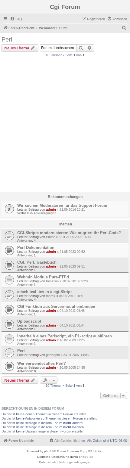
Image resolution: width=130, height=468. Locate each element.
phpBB (49, 451)
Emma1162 (54, 237)
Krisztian (52, 281)
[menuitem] (16, 19)
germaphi (53, 355)
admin (51, 209)
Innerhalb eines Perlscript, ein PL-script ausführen (64, 336)
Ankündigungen (45, 213)
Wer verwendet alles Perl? (41, 363)
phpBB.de (86, 456)
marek (50, 296)
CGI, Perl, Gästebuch (37, 262)
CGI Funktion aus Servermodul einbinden (56, 306)
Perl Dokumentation (35, 247)
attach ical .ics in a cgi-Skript (44, 292)
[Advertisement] (65, 126)
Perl (7, 39)
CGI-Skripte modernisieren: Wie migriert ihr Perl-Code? (69, 233)
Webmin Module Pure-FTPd (43, 277)
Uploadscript (29, 321)
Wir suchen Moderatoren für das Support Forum (62, 205)
